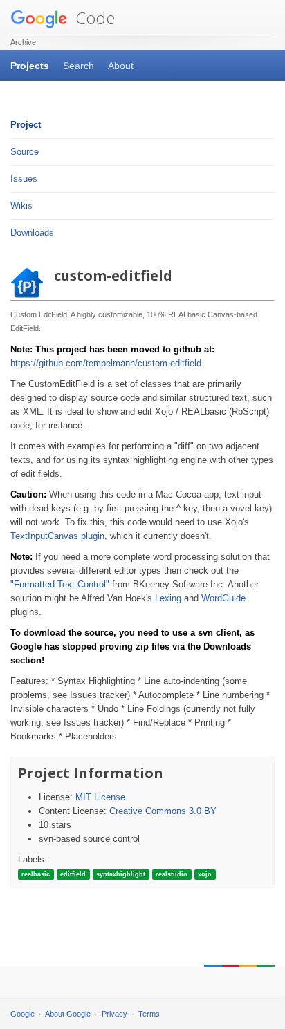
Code (93, 17)
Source (24, 152)
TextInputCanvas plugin (57, 536)
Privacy (114, 1014)
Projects (29, 65)
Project (25, 125)
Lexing (168, 598)
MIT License (100, 797)
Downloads (32, 232)
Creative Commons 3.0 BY (163, 811)
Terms (149, 1014)
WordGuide (223, 598)
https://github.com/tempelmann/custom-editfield (105, 363)
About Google (68, 1014)
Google (22, 1014)
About (121, 65)
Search (78, 65)
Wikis (21, 205)
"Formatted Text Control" (59, 584)
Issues (23, 178)
